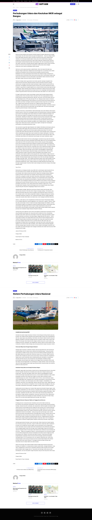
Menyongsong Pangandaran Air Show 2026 (19, 268)
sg (57, 516)
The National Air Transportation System (45, 249)
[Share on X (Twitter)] (72, 20)
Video (30, 1)
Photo (22, 1)
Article (15, 10)
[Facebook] (9, 57)
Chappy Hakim (22, 254)
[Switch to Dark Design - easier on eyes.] (76, 4)
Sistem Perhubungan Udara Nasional (26, 249)
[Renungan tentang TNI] (35, 269)
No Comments (30, 297)
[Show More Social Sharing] (78, 20)
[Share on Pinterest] (74, 20)
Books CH (25, 1)
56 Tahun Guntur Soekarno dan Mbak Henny (25, 469)
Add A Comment (35, 282)
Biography (18, 1)
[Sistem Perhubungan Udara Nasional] (35, 315)
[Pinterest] (9, 65)
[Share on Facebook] (71, 20)
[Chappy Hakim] (42, 4)
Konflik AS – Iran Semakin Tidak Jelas (50, 276)
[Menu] (13, 4)
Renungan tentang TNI (33, 275)
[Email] (9, 68)
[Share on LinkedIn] (76, 20)
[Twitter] (9, 60)
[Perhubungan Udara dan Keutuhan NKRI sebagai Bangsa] (35, 37)
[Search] (78, 4)
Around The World (35, 1)
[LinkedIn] (9, 62)
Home (14, 1)
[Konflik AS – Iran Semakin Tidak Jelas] (51, 269)
